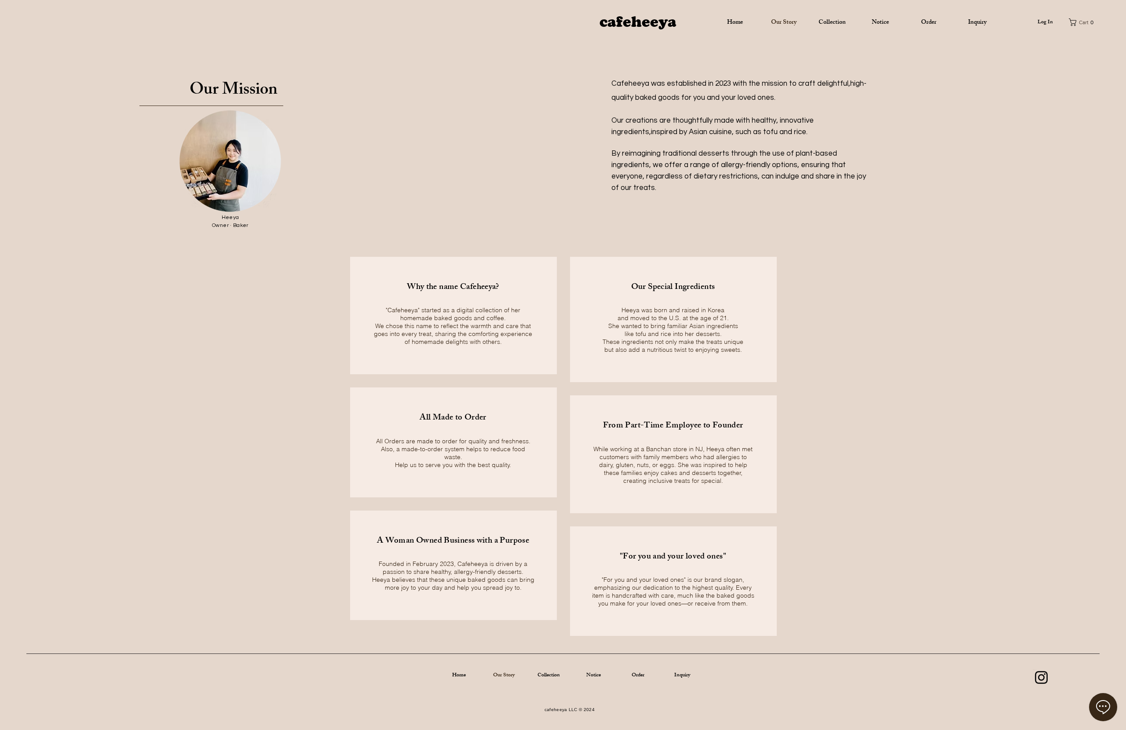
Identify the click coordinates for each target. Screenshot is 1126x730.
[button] (1085, 22)
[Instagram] (1041, 677)
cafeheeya (638, 21)
